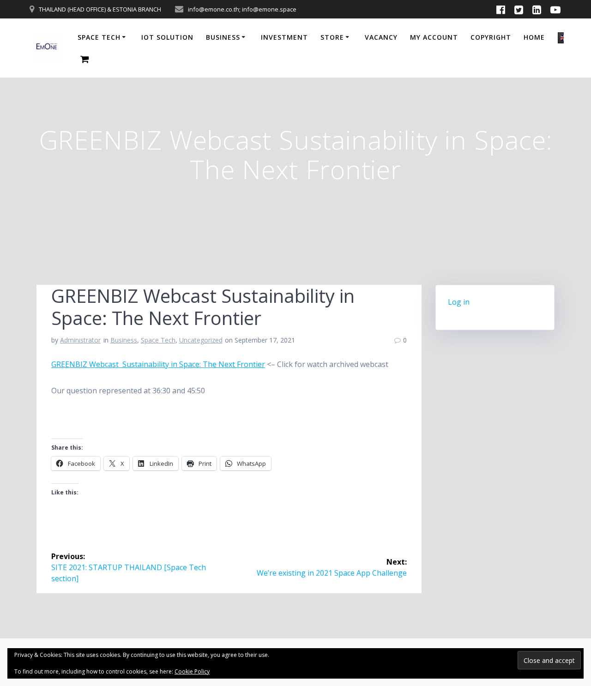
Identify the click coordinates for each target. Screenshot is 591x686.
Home (534, 37)
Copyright (490, 37)
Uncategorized (201, 340)
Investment (284, 37)
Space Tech (99, 37)
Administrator (80, 340)
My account (434, 37)
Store (332, 37)
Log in (459, 302)
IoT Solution (167, 37)
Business (223, 37)
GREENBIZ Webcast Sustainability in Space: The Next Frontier (158, 364)
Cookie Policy (192, 671)
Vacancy (381, 37)
